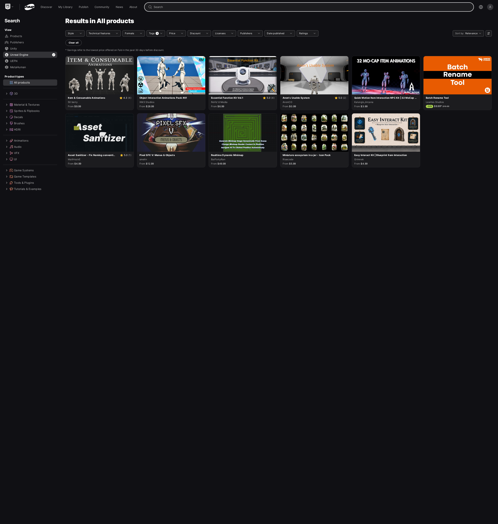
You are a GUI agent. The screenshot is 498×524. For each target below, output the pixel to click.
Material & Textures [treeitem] (26, 104)
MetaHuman (18, 67)
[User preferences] (489, 33)
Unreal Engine (19, 54)
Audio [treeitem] (17, 146)
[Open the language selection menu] (481, 7)
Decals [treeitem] (18, 117)
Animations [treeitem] (21, 140)
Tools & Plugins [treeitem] (24, 182)
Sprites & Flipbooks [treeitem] (26, 110)
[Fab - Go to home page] (29, 7)
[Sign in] (490, 7)
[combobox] (312, 7)
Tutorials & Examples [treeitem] (27, 189)
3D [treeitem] (16, 93)
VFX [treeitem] (16, 153)
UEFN (14, 61)
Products (16, 36)
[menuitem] (46, 7)
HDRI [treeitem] (17, 129)
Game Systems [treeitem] (24, 170)
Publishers (17, 42)
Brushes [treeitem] (19, 123)
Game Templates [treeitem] (25, 176)
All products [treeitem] (22, 82)
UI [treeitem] (15, 159)
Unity (13, 48)
